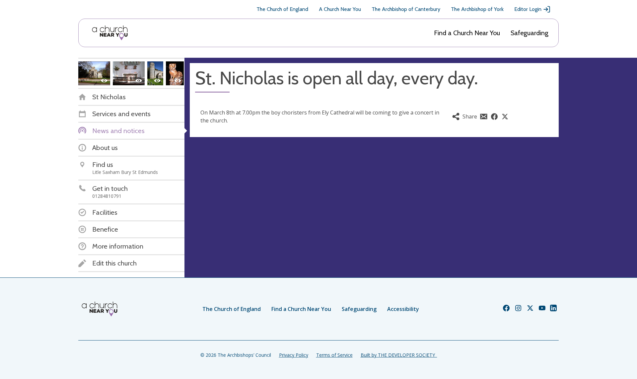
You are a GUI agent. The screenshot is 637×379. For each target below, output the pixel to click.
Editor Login (527, 9)
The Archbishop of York (477, 9)
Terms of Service (334, 355)
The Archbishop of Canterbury (406, 9)
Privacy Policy (293, 355)
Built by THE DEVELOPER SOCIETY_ (399, 355)
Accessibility (403, 309)
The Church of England (282, 9)
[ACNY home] (110, 33)
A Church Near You (340, 9)
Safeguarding (529, 33)
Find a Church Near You (467, 33)
